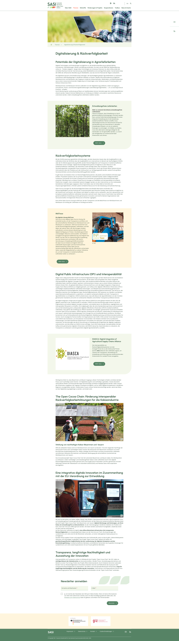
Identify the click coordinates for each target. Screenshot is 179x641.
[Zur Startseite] (51, 45)
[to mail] (174, 22)
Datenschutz (81, 631)
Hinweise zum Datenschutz (72, 597)
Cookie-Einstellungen (106, 631)
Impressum (70, 631)
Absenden (112, 603)
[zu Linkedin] (174, 31)
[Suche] (131, 3)
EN (127, 3)
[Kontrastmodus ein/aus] (110, 3)
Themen (57, 45)
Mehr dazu (98, 143)
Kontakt (92, 631)
